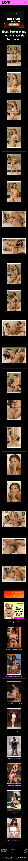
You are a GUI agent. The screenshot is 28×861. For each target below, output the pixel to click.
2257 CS (25, 850)
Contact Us (25, 852)
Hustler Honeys (4, 848)
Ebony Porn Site (7, 858)
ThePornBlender (16, 857)
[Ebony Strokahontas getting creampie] (14, 55)
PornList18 (10, 857)
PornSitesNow (5, 857)
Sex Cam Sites (21, 858)
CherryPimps (3, 846)
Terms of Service (24, 848)
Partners (25, 851)
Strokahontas (7, 7)
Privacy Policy (24, 846)
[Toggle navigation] (25, 2)
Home (2, 7)
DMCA (26, 849)
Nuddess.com (22, 857)
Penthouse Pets (4, 849)
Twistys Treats (3, 851)
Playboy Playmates (4, 850)
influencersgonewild (14, 858)
